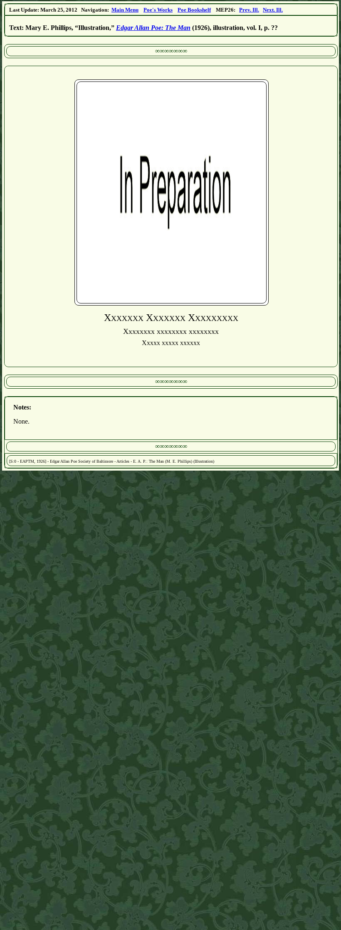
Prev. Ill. (249, 10)
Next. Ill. (273, 10)
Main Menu (124, 10)
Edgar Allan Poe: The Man (153, 27)
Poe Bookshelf (194, 10)
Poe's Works (158, 10)
